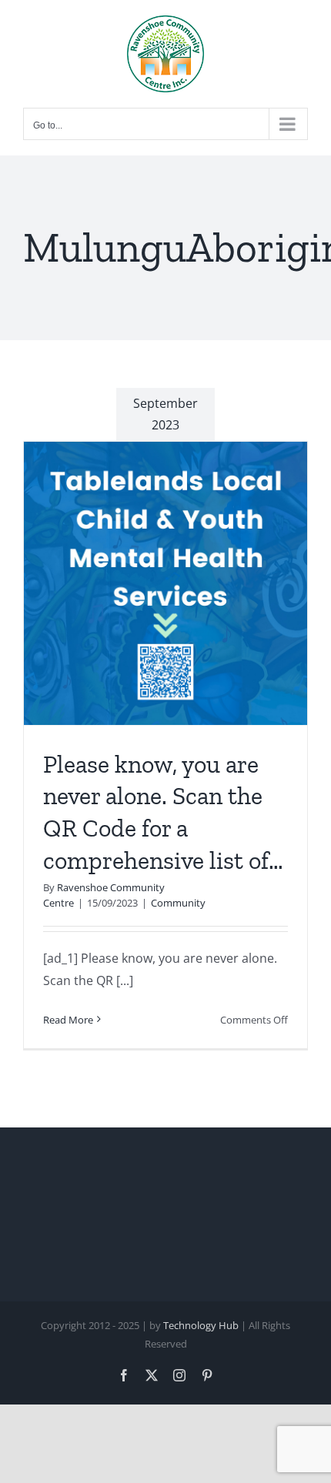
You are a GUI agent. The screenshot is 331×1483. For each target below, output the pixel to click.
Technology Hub (201, 1325)
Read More (68, 1020)
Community (178, 903)
